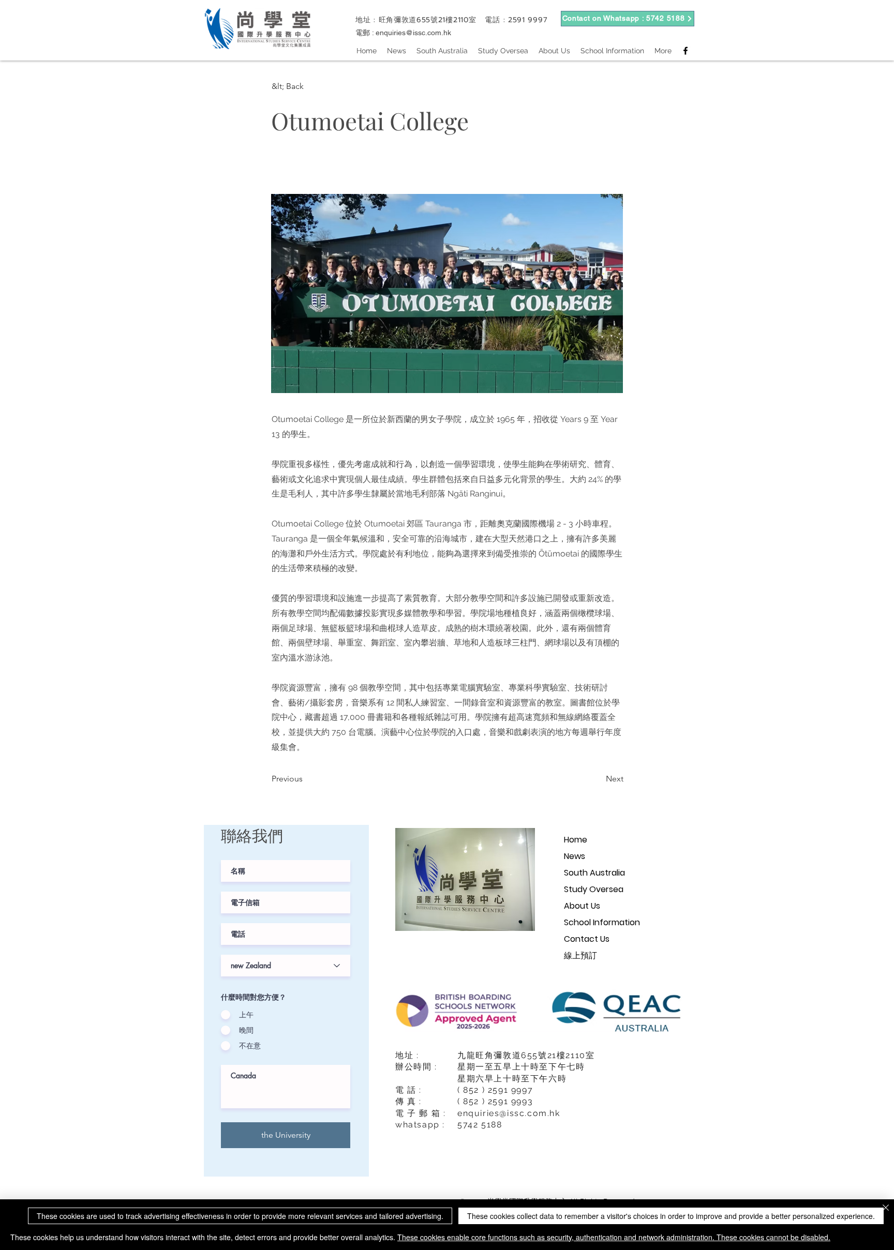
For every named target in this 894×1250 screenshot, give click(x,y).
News (574, 856)
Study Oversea (593, 889)
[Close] (886, 1208)
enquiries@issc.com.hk (413, 32)
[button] (306, 86)
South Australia (594, 873)
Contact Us (586, 939)
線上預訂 (580, 955)
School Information (602, 922)
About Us (582, 906)
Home (575, 840)
